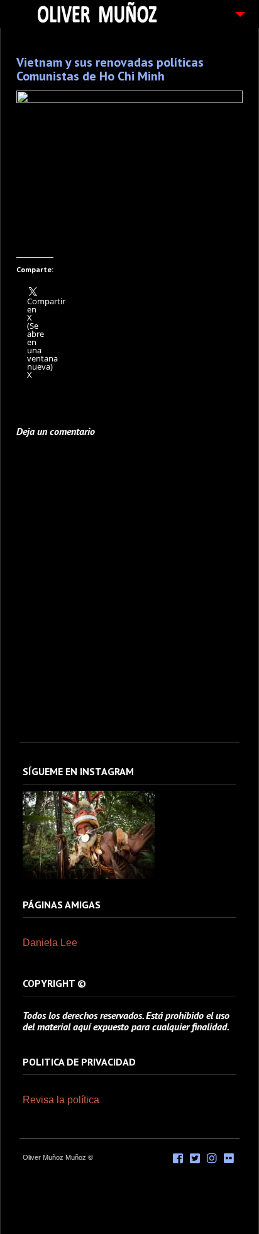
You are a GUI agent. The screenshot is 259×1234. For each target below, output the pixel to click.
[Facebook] (177, 1158)
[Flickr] (228, 1158)
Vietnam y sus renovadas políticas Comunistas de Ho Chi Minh (110, 69)
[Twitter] (194, 1158)
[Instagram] (89, 876)
